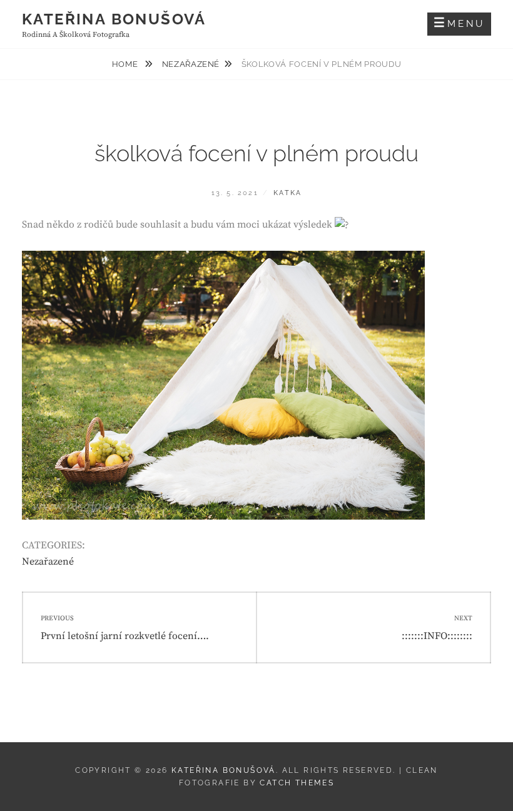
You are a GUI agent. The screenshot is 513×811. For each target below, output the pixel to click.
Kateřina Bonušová (114, 19)
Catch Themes (297, 782)
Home (126, 64)
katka (287, 193)
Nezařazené (191, 64)
